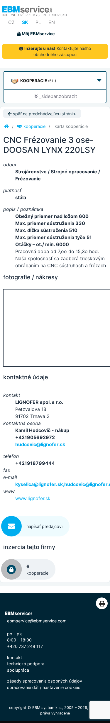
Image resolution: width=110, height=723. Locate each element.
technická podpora (25, 663)
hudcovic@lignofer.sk (40, 444)
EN (51, 22)
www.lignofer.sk (32, 498)
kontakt (14, 657)
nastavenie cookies (61, 687)
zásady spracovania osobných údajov (44, 680)
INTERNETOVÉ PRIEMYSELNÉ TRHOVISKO (34, 15)
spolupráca (18, 670)
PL (38, 22)
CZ (11, 22)
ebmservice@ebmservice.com (37, 620)
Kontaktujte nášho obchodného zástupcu (57, 51)
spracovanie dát (23, 687)
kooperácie (33, 126)
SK (25, 22)
